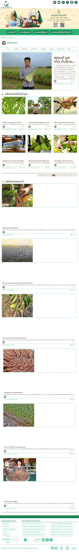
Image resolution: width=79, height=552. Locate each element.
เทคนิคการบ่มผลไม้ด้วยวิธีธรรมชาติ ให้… (62, 524)
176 (73, 175)
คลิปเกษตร (12, 37)
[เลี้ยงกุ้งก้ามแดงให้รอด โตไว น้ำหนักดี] (65, 105)
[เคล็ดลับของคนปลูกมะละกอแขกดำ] (14, 105)
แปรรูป (51, 49)
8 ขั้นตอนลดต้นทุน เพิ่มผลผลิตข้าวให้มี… (34, 529)
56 (48, 175)
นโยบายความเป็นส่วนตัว (9, 529)
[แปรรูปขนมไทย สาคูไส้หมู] (39, 470)
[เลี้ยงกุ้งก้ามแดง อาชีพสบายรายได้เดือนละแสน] (14, 144)
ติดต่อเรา (5, 526)
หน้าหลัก (4, 37)
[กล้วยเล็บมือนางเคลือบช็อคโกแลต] (39, 361)
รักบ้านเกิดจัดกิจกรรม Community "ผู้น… (62, 529)
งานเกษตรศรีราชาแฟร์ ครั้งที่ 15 (32, 524)
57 (51, 175)
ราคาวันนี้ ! (12, 32)
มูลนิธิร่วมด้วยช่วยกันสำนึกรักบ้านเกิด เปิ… (62, 532)
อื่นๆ (69, 49)
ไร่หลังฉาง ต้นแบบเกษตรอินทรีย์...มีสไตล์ (33, 526)
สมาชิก (5, 532)
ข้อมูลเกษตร (6, 535)
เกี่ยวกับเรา (6, 524)
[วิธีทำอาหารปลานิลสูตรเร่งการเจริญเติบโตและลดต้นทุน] (39, 251)
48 (45, 175)
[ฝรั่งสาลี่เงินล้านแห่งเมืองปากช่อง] (65, 144)
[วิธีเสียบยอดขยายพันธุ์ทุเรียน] (39, 195)
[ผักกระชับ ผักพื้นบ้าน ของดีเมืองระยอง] (39, 415)
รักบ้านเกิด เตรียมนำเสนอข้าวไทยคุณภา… (62, 535)
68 (62, 175)
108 (66, 175)
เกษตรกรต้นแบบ (40, 32)
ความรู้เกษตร (25, 32)
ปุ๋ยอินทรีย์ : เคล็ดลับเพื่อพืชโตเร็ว (31, 532)
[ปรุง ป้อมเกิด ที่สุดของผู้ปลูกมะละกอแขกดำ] (39, 105)
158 (70, 175)
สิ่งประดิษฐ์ (60, 49)
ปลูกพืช (16, 49)
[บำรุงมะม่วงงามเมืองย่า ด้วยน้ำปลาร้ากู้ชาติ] (38, 306)
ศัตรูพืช (43, 49)
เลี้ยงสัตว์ (25, 49)
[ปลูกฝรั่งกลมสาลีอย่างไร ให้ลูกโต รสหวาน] (39, 144)
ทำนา (8, 49)
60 (60, 175)
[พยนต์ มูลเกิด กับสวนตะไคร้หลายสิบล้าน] (27, 71)
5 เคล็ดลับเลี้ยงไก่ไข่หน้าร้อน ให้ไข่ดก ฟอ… (34, 535)
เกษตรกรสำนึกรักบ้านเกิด (61, 32)
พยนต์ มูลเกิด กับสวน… (64, 60)
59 (57, 175)
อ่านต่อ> (73, 81)
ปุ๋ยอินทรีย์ (34, 49)
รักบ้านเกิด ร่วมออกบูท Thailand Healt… (62, 526)
